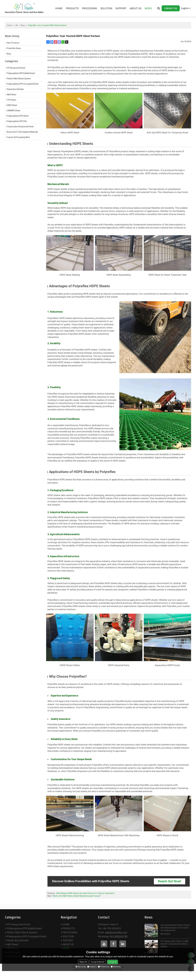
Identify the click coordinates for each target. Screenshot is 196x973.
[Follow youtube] (104, 943)
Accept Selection (97, 962)
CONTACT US (170, 8)
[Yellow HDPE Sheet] (70, 110)
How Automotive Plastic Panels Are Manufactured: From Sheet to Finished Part (175, 928)
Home (9, 25)
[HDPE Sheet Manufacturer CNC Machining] (118, 813)
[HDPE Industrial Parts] (118, 637)
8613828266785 (118, 936)
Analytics (93, 967)
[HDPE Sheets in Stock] (167, 813)
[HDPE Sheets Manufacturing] (70, 813)
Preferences (104, 967)
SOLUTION (106, 8)
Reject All (83, 962)
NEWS (148, 8)
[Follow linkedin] (122, 943)
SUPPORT (120, 8)
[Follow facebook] (113, 943)
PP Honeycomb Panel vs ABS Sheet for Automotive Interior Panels (174, 944)
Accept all (112, 962)
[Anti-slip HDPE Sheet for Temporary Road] (167, 110)
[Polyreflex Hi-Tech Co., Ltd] (24, 7)
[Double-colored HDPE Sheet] (118, 110)
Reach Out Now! (169, 881)
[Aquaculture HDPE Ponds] (167, 637)
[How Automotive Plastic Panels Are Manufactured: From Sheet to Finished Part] (151, 930)
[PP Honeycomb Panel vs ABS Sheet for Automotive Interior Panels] (151, 946)
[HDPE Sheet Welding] (70, 253)
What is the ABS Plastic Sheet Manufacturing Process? (77, 896)
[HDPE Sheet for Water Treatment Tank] (167, 253)
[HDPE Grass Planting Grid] (155, 414)
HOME (59, 8)
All (16, 25)
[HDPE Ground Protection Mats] (155, 337)
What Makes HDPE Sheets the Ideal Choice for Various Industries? (85, 893)
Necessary (82, 967)
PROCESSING (89, 8)
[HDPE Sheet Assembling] (118, 253)
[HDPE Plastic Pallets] (70, 637)
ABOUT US (135, 8)
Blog (23, 25)
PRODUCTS (72, 8)
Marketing (117, 967)
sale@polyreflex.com (116, 932)
